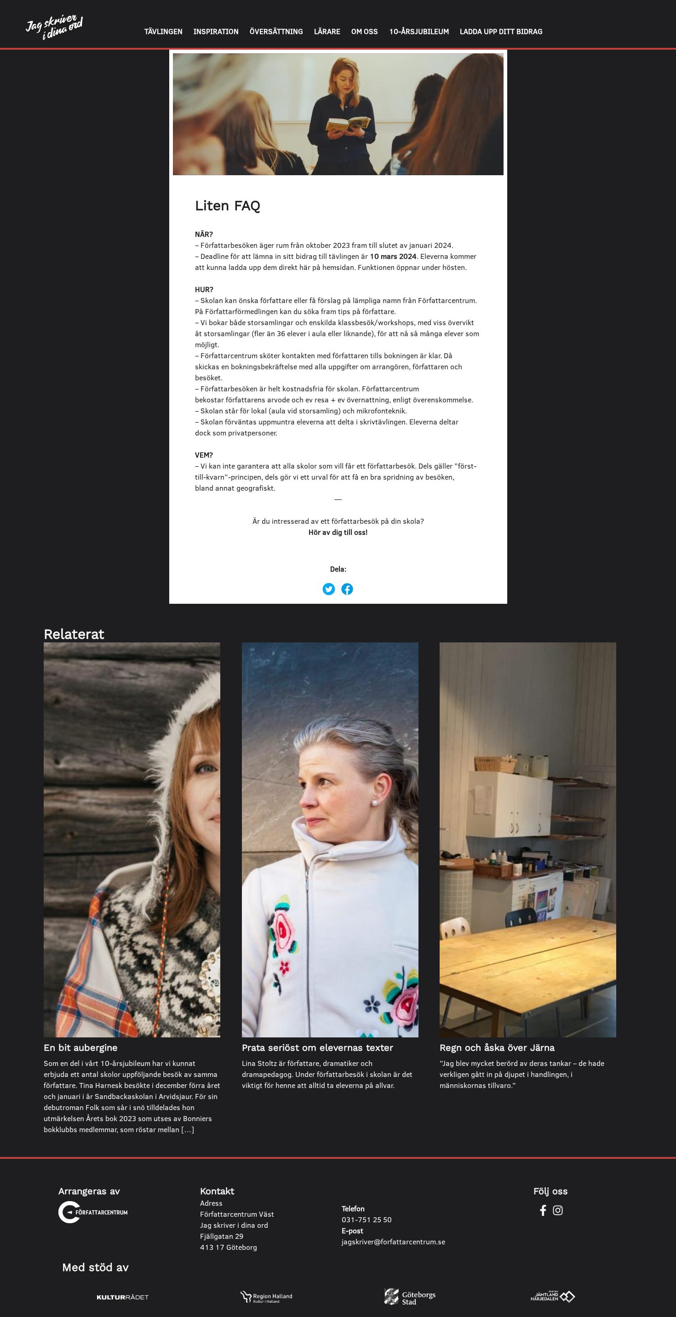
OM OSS (364, 31)
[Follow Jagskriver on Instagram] (557, 1210)
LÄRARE (327, 31)
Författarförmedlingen (241, 311)
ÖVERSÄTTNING (276, 31)
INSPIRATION (216, 31)
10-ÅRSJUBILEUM (419, 31)
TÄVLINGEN (163, 31)
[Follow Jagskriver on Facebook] (543, 1210)
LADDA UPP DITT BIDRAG (501, 31)
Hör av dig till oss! (338, 532)
